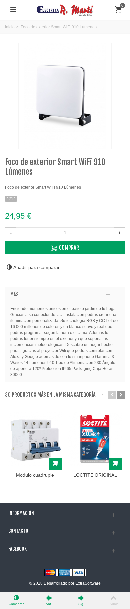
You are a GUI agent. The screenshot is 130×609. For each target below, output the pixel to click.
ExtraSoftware (88, 583)
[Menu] (13, 10)
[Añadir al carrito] (55, 464)
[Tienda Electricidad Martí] (65, 9)
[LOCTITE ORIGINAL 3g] (95, 439)
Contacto (18, 531)
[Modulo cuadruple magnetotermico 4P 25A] (35, 439)
